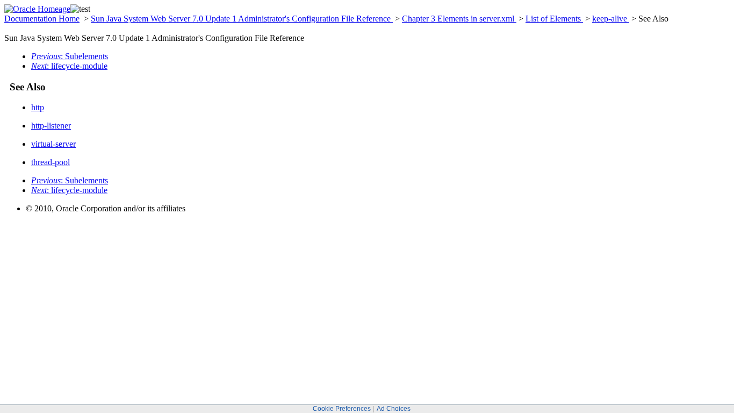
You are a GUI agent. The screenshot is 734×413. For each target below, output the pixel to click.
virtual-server (53, 143)
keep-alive (610, 18)
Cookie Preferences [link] (342, 408)
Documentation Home (42, 18)
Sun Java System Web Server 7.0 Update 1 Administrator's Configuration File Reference (242, 18)
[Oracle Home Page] (37, 8)
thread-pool (50, 162)
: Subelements (69, 56)
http (37, 107)
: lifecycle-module (69, 65)
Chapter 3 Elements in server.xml (459, 18)
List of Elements (554, 18)
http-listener (51, 125)
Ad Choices (394, 408)
